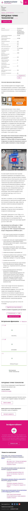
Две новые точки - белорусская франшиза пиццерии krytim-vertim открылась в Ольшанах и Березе (16, 463)
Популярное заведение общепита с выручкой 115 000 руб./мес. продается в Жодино (16, 485)
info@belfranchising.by (6, 391)
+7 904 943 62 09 (21, 75)
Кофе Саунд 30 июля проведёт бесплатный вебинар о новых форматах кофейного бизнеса (16, 496)
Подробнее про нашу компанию (14, 307)
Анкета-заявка (7, 402)
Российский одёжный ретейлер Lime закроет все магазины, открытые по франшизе (15, 474)
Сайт (19, 77)
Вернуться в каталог (14, 316)
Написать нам (14, 443)
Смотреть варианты (8, 414)
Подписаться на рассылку (7, 506)
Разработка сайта (5, 509)
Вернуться (24, 321)
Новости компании (9, 452)
